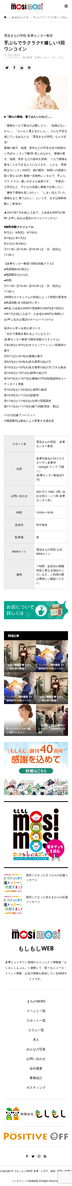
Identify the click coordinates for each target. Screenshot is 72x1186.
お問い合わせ (36, 1059)
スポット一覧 (36, 1020)
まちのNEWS (36, 1001)
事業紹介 (36, 1078)
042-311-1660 (45, 492)
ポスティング (36, 1087)
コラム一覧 (36, 1030)
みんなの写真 (36, 1049)
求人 (36, 1039)
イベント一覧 (36, 1011)
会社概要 (36, 1068)
